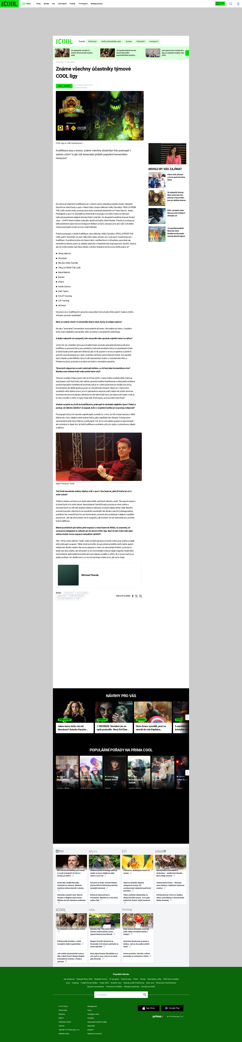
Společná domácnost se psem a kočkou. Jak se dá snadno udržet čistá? (136, 944)
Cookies (61, 1026)
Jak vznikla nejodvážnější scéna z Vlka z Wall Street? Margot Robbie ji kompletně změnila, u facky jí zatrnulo (70, 958)
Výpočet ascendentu (95, 987)
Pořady (72, 4)
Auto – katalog (72, 983)
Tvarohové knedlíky (114, 987)
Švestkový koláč (148, 987)
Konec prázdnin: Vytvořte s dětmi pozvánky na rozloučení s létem (136, 955)
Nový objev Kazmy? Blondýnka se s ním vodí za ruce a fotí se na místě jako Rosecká (104, 956)
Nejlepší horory (100, 979)
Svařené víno (116, 983)
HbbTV (61, 1018)
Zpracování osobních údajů (97, 1022)
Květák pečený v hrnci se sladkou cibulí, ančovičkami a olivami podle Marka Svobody (170, 897)
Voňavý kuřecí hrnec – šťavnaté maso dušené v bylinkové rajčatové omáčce (170, 885)
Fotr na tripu (86, 779)
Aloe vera (150, 983)
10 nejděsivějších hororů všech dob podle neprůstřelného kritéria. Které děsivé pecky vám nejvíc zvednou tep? (126, 55)
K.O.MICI (157, 779)
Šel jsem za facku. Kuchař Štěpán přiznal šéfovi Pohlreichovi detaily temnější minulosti (103, 885)
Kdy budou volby (154, 979)
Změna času (126, 979)
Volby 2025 (104, 983)
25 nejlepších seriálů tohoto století (71, 929)
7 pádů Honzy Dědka (89, 983)
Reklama (62, 1014)
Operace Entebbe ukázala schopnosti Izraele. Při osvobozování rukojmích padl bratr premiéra (137, 887)
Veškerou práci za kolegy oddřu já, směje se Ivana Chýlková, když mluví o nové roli (103, 873)
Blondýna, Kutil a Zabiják (137, 781)
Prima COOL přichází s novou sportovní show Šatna (176, 177)
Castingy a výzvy (93, 1014)
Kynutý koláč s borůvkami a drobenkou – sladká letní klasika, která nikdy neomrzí (169, 873)
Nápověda (91, 1026)
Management (92, 1006)
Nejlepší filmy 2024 (85, 979)
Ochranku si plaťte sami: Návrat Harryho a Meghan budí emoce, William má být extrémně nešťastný (71, 897)
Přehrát (62, 777)
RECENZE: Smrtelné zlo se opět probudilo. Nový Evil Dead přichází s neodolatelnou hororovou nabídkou (112, 728)
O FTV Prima (63, 1006)
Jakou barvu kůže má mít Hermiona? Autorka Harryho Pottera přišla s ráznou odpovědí (72, 728)
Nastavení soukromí (94, 1034)
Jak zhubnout (69, 979)
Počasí (143, 979)
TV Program (82, 4)
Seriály (46, 4)
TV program (114, 979)
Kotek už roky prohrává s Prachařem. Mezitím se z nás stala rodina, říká (104, 897)
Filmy (38, 4)
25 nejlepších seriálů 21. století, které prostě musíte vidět (82, 52)
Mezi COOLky (63, 779)
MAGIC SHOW (111, 779)
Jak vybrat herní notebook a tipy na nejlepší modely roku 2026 (173, 52)
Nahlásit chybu (64, 1034)
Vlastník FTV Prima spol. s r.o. (69, 1030)
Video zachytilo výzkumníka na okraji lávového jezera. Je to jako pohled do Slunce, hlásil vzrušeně (136, 897)
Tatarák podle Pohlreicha (133, 983)
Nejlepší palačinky (131, 987)
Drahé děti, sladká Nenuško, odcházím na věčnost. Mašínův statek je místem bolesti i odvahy (70, 885)
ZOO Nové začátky (171, 979)
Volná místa (63, 1010)
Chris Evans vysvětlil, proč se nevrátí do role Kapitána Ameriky (151, 728)
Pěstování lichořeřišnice (166, 983)
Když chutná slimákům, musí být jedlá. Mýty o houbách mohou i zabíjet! (136, 931)
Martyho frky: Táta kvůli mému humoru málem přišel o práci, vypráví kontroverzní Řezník (102, 931)
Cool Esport (62, 4)
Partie (135, 979)
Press (89, 1010)
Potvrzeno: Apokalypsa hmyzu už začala (136, 871)
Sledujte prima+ (97, 4)
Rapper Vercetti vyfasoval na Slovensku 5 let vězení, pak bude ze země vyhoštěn (104, 944)
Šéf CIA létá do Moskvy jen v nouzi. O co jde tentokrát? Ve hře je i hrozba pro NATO (71, 873)
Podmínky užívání (65, 1022)
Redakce (90, 1030)
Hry (53, 4)
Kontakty (90, 1018)
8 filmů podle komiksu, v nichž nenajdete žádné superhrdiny (69, 942)
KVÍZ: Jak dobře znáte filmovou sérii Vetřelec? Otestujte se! (176, 213)
